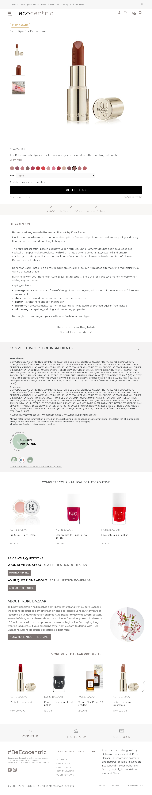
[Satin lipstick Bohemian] (74, 168)
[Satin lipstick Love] (38, 168)
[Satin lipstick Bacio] (85, 168)
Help (101, 785)
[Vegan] (14, 459)
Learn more (16, 159)
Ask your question (21, 588)
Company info (135, 785)
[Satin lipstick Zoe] (12, 168)
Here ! (82, 4)
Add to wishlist (134, 197)
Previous (143, 681)
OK (94, 751)
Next (143, 688)
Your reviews (65, 774)
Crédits (69, 786)
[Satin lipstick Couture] (59, 168)
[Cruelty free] (30, 459)
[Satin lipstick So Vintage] (22, 168)
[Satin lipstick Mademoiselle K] (33, 168)
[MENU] (12, 12)
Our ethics (63, 763)
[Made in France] (22, 459)
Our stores (63, 767)
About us (62, 759)
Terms (115, 785)
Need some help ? (20, 197)
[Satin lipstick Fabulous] (53, 168)
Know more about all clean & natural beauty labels (36, 466)
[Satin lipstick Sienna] (27, 168)
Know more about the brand (29, 637)
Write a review (19, 572)
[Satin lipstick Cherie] (69, 168)
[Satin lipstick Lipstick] (43, 168)
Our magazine (65, 771)
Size (12, 175)
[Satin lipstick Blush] (79, 168)
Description (20, 224)
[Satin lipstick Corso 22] (64, 168)
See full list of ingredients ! (76, 332)
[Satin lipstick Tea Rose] (17, 168)
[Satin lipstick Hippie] (48, 168)
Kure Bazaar (20, 25)
